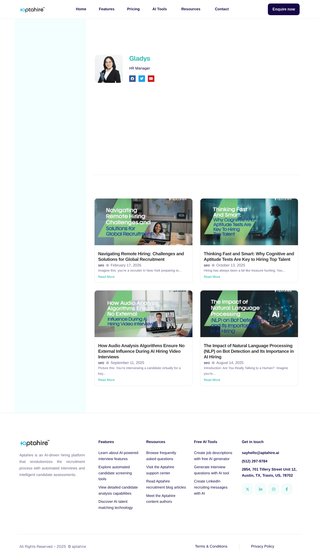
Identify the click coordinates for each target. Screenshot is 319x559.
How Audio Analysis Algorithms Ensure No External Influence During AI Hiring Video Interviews (141, 351)
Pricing (133, 9)
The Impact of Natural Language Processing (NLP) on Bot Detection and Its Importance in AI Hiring (249, 351)
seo (101, 265)
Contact (222, 9)
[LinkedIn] (260, 489)
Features (106, 9)
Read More (106, 277)
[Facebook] (287, 489)
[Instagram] (274, 489)
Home (81, 9)
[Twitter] (247, 489)
